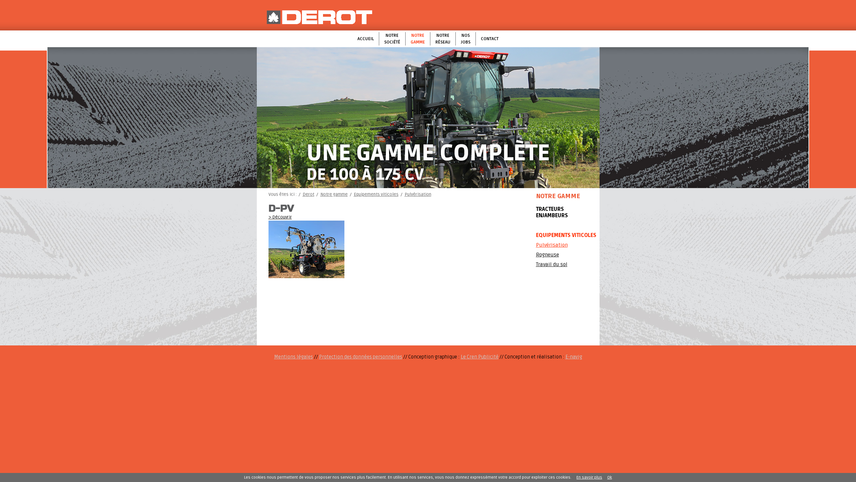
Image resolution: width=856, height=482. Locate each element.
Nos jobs (465, 39)
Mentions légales (293, 357)
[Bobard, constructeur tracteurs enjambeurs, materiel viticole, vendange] (319, 17)
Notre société (392, 39)
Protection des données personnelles (360, 357)
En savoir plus (589, 477)
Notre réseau (442, 39)
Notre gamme (418, 39)
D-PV (281, 208)
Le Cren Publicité (480, 357)
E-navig (573, 357)
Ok (609, 477)
